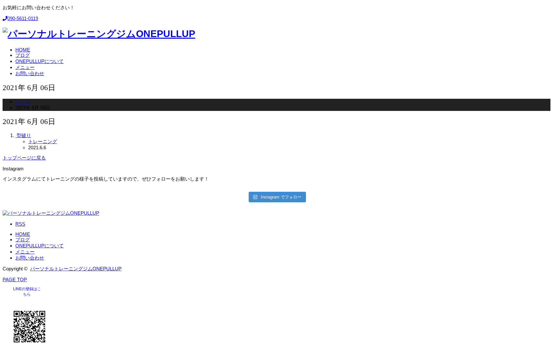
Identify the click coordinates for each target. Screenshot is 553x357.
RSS (20, 224)
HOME (22, 234)
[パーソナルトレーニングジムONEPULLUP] (99, 33)
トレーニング (42, 141)
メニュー (25, 251)
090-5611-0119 (22, 18)
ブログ (22, 239)
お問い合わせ (29, 257)
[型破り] (16, 135)
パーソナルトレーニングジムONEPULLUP (76, 268)
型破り (24, 135)
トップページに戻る (24, 157)
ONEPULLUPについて (39, 245)
